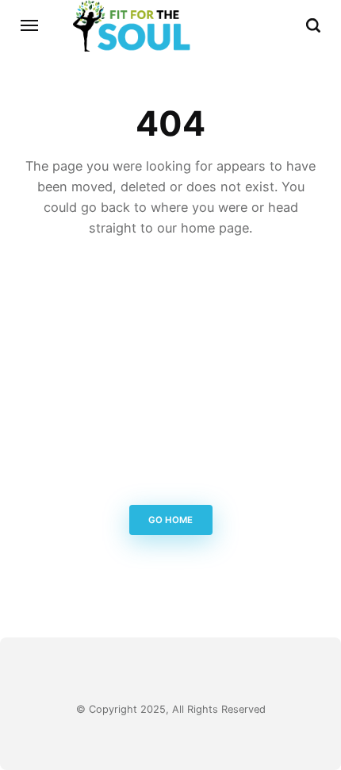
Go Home (170, 520)
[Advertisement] (170, 375)
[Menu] (30, 25)
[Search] (313, 25)
